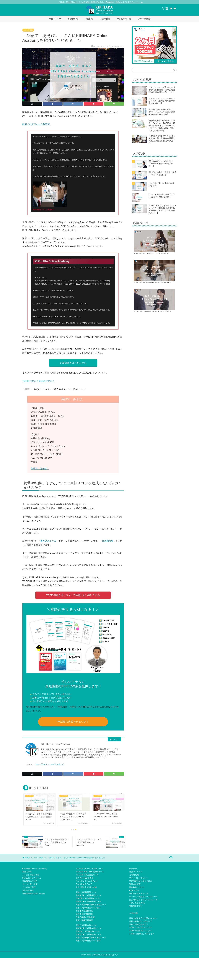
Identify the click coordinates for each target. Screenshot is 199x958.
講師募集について (136, 887)
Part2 (83, 881)
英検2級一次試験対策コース (88, 898)
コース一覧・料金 (29, 884)
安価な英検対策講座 (84, 920)
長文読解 (93, 887)
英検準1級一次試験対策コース (89, 895)
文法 (87, 887)
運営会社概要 (135, 884)
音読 (78, 887)
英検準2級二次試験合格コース (89, 934)
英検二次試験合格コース (86, 925)
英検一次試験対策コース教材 (88, 908)
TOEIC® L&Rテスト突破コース (89, 869)
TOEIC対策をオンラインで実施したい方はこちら (73, 595)
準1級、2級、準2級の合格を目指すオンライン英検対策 (152, 282)
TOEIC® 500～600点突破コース (90, 872)
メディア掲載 (144, 19)
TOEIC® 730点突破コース (87, 875)
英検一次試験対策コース (86, 892)
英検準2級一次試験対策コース (89, 902)
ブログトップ (55, 19)
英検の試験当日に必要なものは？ (143, 918)
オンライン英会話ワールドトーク (143, 897)
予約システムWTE (137, 903)
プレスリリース (124, 19)
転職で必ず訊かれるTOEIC (36, 124)
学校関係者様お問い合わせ (33, 894)
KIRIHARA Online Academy (34, 869)
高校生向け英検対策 (84, 914)
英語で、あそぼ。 (40, 468)
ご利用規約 (134, 875)
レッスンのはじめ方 (30, 875)
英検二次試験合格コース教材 (88, 941)
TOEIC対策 (73, 19)
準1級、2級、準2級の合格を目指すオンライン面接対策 (152, 311)
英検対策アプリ (136, 906)
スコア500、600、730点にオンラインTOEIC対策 (151, 253)
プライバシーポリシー (138, 878)
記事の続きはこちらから (73, 363)
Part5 (78, 884)
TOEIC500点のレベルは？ (140, 931)
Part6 (83, 884)
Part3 (89, 881)
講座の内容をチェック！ (74, 721)
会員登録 (133, 869)
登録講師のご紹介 (29, 881)
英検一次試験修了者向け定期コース (91, 905)
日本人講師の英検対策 (85, 917)
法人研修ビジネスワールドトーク (143, 900)
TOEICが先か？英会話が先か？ (38, 381)
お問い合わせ (28, 890)
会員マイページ (136, 872)
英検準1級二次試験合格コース (89, 928)
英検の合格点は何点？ (138, 924)
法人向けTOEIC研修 (84, 878)
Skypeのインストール (31, 878)
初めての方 (27, 872)
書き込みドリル (48, 541)
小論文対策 (105, 19)
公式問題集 (107, 541)
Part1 (78, 881)
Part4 (94, 881)
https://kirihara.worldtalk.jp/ (49, 764)
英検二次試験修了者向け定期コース (91, 938)
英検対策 (89, 19)
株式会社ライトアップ (138, 894)
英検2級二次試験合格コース (88, 931)
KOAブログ (134, 890)
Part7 (89, 884)
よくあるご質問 (29, 887)
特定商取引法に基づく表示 (140, 881)
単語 (82, 887)
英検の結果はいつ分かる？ (140, 921)
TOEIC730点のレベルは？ (140, 928)
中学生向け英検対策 (84, 911)
